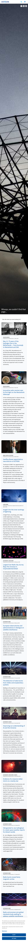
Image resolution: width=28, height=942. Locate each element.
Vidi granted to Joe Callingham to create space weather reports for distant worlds (14, 830)
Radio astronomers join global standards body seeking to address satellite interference (13, 914)
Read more (4, 931)
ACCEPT (14, 934)
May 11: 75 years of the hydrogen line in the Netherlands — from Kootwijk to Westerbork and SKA (13, 344)
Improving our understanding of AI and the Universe (14, 727)
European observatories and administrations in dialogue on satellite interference (13, 628)
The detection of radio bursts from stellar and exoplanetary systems (13, 683)
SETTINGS (14, 938)
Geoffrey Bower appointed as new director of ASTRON (13, 460)
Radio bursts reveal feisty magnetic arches (11, 878)
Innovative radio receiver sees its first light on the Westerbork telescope (13, 392)
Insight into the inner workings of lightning (13, 511)
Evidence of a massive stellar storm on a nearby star (13, 780)
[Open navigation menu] (25, 2)
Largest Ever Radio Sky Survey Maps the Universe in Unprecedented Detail (13, 567)
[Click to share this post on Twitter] (26, 6)
